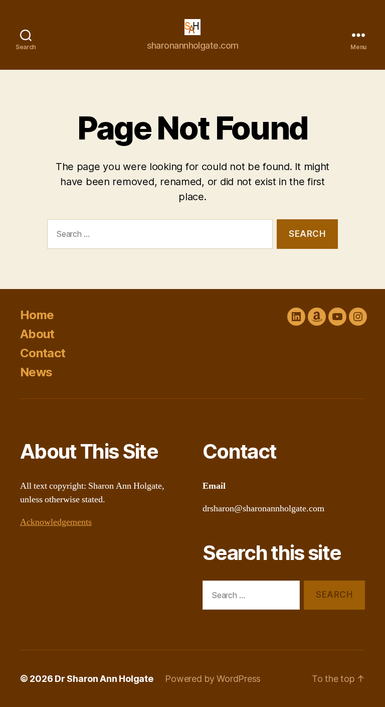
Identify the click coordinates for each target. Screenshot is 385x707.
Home (37, 315)
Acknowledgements (56, 522)
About (37, 334)
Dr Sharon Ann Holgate (104, 678)
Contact (42, 353)
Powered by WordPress (213, 678)
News (36, 372)
